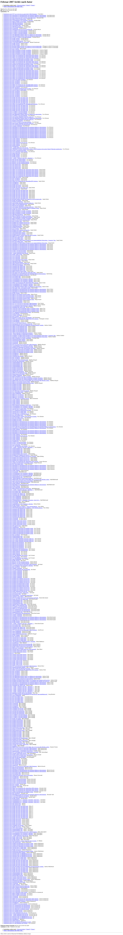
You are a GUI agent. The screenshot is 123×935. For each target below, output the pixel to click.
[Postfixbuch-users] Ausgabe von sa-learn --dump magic (16, 592)
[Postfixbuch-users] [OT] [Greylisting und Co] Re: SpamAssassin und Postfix (21, 597)
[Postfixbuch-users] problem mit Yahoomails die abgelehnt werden (18, 59)
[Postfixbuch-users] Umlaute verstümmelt (12, 126)
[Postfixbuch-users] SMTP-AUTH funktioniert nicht (15, 204)
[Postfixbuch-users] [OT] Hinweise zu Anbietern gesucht (16, 390)
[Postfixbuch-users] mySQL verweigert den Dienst (14, 150)
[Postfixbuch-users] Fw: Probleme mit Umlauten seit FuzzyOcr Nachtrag (19, 456)
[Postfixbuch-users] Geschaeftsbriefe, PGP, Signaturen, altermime (18, 20)
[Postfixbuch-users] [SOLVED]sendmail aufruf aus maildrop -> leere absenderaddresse (23, 507)
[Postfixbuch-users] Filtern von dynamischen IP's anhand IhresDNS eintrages (20, 78)
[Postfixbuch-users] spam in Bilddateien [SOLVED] (15, 633)
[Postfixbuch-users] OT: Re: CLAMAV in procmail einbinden (17, 37)
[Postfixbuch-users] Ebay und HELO (11, 81)
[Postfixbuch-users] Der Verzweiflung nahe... (13, 237)
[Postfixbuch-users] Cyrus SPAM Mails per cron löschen (16, 42)
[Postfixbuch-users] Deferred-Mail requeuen (13, 41)
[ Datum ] (33, 5)
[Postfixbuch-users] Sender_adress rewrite (13, 254)
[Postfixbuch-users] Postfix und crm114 (12, 177)
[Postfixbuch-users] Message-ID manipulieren (13, 205)
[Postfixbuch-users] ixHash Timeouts (11, 486)
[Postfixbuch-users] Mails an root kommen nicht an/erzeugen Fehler (18, 295)
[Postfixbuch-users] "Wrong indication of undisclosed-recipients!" (18, 217)
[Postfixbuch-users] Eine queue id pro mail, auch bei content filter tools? (19, 18)
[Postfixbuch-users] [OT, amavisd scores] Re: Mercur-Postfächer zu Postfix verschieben (23, 378)
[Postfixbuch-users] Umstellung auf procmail (13, 356)
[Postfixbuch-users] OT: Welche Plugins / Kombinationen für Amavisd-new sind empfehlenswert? (25, 694)
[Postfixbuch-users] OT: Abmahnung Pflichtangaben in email (17, 88)
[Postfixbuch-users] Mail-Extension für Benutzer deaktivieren (17, 405)
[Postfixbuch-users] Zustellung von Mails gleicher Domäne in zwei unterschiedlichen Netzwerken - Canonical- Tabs (29, 240)
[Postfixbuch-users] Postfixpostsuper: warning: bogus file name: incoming (20, 235)
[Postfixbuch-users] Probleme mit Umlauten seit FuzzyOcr (16, 222)
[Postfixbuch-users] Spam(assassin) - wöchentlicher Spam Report (18, 595)
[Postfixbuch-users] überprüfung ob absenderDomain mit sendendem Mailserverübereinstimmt (24, 273)
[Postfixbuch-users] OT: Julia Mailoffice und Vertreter (15, 446)
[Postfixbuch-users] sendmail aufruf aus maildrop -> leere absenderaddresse (20, 506)
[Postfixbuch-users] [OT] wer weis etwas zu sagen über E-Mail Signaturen (20, 14)
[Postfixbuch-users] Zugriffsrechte (11, 146)
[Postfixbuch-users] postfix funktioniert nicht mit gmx (15, 142)
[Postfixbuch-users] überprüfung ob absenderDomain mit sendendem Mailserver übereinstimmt (24, 15)
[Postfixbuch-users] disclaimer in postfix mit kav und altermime (17, 317)
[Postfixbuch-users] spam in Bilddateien (12, 393)
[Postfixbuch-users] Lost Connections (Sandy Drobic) (15, 151)
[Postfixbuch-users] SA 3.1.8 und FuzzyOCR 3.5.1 (15, 322)
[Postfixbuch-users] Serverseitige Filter (12, 25)
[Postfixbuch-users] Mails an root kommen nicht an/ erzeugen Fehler (18, 299)
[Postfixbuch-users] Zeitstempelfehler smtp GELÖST (15, 453)
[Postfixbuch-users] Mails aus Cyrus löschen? (13, 236)
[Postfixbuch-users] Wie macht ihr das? (12, 164)
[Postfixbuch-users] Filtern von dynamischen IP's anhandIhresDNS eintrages (20, 84)
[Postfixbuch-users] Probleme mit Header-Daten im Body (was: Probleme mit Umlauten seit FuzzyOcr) (26, 680)
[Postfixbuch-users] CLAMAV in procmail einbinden (15, 30)
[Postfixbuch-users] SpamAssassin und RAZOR (14, 743)
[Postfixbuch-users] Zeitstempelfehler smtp (13, 362)
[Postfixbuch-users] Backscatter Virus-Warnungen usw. (15, 360)
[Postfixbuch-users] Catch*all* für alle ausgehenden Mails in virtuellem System (21, 208)
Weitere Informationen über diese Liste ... (13, 6)
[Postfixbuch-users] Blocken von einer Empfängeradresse (16, 162)
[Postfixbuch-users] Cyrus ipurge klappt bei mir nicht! (15, 797)
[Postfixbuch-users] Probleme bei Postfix (12, 225)
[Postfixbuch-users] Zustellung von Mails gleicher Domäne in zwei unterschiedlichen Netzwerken (25, 243)
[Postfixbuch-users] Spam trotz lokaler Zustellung (14, 79)
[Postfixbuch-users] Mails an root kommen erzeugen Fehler (16, 219)
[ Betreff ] (28, 5)
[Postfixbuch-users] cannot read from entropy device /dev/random (18, 480)
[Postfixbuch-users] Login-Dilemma (11, 313)
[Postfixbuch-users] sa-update (10, 745)
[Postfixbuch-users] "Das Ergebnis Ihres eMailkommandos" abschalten (19, 641)
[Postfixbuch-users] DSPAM (10, 786)
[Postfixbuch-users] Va (8, 653)
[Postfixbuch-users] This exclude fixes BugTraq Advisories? (17, 482)
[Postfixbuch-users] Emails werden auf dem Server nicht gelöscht (18, 646)
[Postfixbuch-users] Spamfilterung (11, 182)
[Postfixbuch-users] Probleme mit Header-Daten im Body (16, 583)
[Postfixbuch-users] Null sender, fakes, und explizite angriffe (17, 288)
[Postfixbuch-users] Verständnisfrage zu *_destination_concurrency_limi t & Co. (21, 500)
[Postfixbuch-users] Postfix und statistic (12, 200)
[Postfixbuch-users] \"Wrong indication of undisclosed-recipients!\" (18, 334)
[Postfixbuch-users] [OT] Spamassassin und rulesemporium (16, 124)
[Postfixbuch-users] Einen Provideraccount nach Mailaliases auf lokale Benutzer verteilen (23, 325)
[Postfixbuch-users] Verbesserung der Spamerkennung (15, 549)
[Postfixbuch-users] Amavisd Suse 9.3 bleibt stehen (15, 90)
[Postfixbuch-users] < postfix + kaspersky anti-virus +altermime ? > (18, 691)
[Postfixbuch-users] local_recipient (11, 48)
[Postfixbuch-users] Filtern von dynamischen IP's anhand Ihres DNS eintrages (21, 55)
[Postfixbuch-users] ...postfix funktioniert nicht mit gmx (16, 147)
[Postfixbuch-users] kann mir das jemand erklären (14, 159)
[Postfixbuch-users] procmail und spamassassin (14, 361)
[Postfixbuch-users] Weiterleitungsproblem (13, 226)
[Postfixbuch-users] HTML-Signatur (11, 38)
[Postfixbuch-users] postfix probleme (11, 138)
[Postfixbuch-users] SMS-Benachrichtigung (13, 23)
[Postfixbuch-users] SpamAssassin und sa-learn (14, 374)
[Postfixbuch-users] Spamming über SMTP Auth (14, 266)
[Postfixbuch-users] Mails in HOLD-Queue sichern (15, 19)
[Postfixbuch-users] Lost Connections (12, 153)
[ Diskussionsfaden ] (21, 5)
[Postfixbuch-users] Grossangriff (10, 28)
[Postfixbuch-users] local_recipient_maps (12, 221)
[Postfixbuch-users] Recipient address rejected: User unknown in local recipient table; (22, 46)
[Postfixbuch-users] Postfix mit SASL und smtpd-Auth (15, 97)
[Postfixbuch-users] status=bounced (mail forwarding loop (16, 263)
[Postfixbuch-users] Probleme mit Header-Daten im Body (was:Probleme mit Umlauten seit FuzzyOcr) (26, 681)
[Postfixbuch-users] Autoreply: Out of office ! (13, 596)
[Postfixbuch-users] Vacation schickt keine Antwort (15, 520)
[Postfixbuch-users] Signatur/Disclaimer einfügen (14, 232)
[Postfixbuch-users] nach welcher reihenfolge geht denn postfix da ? (18, 117)
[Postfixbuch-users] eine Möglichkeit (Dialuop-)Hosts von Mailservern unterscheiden (22, 34)
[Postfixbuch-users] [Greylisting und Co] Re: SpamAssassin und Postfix (19, 348)
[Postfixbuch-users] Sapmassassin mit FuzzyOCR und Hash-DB (18, 29)
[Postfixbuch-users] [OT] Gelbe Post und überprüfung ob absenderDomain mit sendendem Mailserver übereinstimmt (29, 426)
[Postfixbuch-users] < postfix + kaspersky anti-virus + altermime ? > (18, 158)
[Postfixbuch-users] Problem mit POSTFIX (13, 120)
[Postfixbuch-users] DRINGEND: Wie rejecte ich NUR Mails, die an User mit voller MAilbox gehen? (26, 380)
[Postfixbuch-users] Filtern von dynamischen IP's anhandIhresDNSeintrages (20, 104)
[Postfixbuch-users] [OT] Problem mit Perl (13, 910)
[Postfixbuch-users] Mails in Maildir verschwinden (14, 21)
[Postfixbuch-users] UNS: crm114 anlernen (13, 828)
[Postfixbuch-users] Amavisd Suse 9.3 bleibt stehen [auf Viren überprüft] (19, 649)
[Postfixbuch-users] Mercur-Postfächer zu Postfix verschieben (17, 50)
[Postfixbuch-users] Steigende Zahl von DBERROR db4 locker (17, 853)
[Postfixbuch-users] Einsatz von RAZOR (12, 729)
